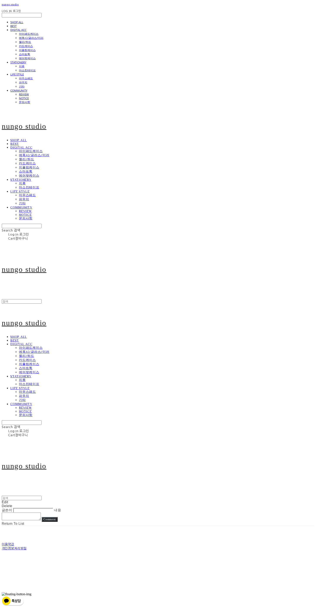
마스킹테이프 (27, 70)
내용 (57, 510)
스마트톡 (24, 54)
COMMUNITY (18, 90)
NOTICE (24, 98)
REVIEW (24, 94)
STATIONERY (18, 62)
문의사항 (24, 102)
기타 (22, 86)
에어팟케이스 (27, 58)
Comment (49, 519)
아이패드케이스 (28, 34)
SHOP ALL (16, 22)
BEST (13, 26)
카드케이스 (26, 46)
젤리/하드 (25, 42)
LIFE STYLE (17, 74)
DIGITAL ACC (18, 30)
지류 (22, 66)
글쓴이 (7, 510)
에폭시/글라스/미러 (31, 38)
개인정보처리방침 (14, 548)
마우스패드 (26, 78)
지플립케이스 (27, 50)
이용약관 (8, 544)
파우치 (23, 82)
